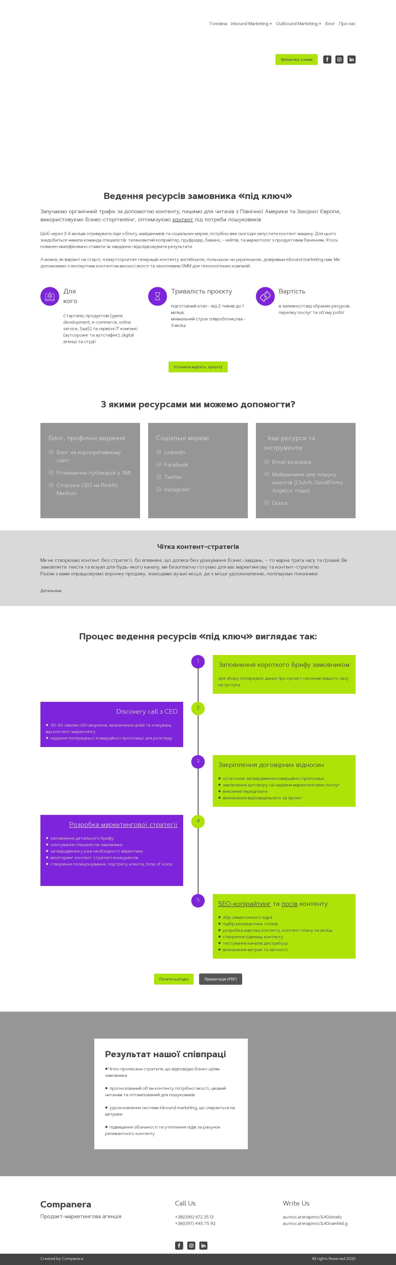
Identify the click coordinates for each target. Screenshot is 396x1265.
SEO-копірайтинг (244, 904)
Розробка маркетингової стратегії (123, 825)
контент (182, 220)
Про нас (347, 24)
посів (290, 904)
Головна (218, 24)
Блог (330, 24)
